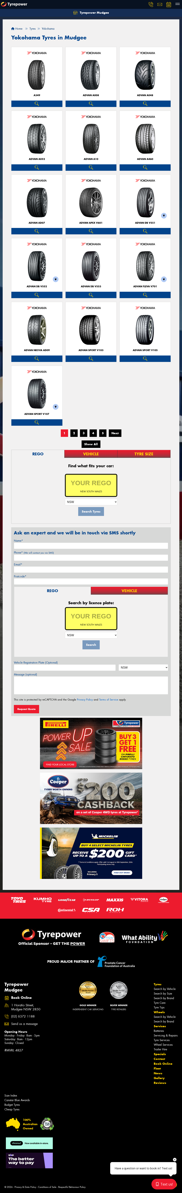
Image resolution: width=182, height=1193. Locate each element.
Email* (18, 564)
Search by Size (163, 993)
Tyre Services (162, 1040)
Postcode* (20, 576)
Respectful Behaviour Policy (71, 1187)
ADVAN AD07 (37, 222)
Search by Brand (164, 998)
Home (18, 29)
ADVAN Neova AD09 (37, 350)
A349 (37, 95)
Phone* (34, 552)
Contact (159, 1059)
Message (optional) (25, 674)
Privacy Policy (85, 699)
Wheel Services (163, 1045)
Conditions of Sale (47, 1187)
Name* (18, 541)
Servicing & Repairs (166, 1035)
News (158, 1073)
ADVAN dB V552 (37, 286)
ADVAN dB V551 (145, 222)
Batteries (159, 1031)
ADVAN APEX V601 (91, 222)
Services (160, 1026)
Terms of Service (108, 699)
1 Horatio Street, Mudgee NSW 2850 (25, 1007)
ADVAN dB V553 (91, 286)
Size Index (10, 1095)
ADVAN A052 (37, 159)
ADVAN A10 (91, 159)
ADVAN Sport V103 (91, 350)
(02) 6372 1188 (23, 1016)
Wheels (159, 1012)
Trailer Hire (160, 1049)
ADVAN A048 (145, 95)
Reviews (160, 1083)
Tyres (157, 984)
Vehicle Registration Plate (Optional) (36, 662)
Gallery (159, 1078)
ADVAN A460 (145, 159)
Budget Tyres (12, 1105)
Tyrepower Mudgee (94, 13)
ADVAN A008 (91, 95)
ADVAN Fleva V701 (145, 286)
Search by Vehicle (165, 989)
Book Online (163, 1064)
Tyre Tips (159, 1007)
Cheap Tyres (11, 1109)
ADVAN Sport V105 (145, 350)
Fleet (157, 1068)
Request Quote (26, 709)
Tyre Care (159, 1003)
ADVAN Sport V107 (36, 414)
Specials (160, 1054)
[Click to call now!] (150, 4)
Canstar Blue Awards (17, 1100)
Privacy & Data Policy (25, 1187)
